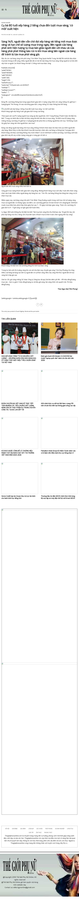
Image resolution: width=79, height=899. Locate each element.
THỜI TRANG (49, 828)
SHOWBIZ (15, 828)
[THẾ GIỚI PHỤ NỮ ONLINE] (39, 10)
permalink (36, 311)
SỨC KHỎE (39, 828)
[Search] (6, 9)
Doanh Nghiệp (5, 22)
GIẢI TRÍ (31, 832)
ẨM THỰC (39, 832)
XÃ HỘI (7, 828)
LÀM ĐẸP (31, 828)
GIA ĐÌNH (23, 828)
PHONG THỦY (48, 832)
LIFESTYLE (70, 828)
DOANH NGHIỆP (59, 828)
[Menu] (2, 9)
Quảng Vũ (21, 34)
